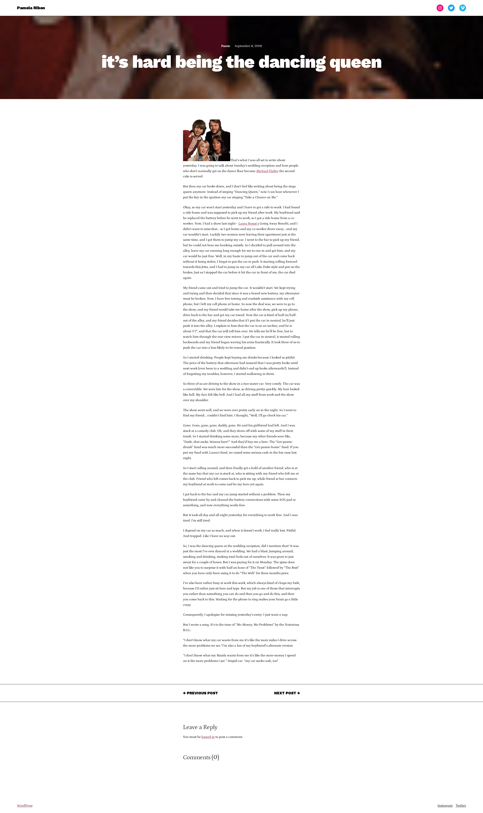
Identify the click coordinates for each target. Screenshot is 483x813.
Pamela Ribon (31, 7)
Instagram (445, 806)
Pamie (225, 46)
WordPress (24, 806)
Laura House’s (248, 223)
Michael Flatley (267, 171)
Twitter (461, 806)
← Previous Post (200, 693)
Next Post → (287, 693)
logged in (208, 737)
